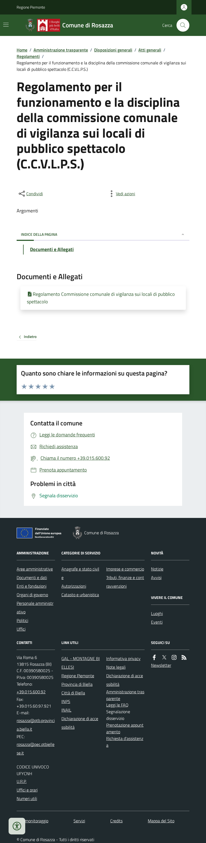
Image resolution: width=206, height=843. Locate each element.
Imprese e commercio (125, 569)
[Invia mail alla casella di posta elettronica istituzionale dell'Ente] (36, 724)
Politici (22, 620)
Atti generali (149, 50)
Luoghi (157, 613)
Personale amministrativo (35, 607)
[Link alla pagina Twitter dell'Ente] (164, 657)
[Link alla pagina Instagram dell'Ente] (174, 657)
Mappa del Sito (161, 821)
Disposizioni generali (113, 50)
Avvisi (156, 577)
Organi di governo (32, 594)
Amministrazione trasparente (61, 50)
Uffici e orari (27, 790)
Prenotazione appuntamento (125, 728)
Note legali (116, 667)
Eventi (157, 622)
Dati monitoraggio (32, 821)
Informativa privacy (123, 658)
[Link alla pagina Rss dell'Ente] (184, 657)
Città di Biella (73, 693)
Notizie (157, 569)
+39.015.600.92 (31, 692)
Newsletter (161, 665)
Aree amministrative (35, 569)
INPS (65, 701)
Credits (116, 821)
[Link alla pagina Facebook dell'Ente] (154, 657)
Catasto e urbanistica (80, 594)
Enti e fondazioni (31, 586)
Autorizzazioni (73, 586)
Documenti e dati (32, 577)
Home (22, 50)
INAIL (66, 710)
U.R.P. (22, 781)
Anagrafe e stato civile (80, 573)
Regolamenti (28, 56)
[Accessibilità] (17, 826)
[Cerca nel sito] (180, 25)
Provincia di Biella (77, 684)
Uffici (21, 629)
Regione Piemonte (31, 7)
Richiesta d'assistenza (124, 741)
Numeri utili (27, 798)
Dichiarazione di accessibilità (79, 722)
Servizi (79, 821)
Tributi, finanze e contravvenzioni (125, 581)
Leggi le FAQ (117, 705)
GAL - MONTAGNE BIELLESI (80, 662)
